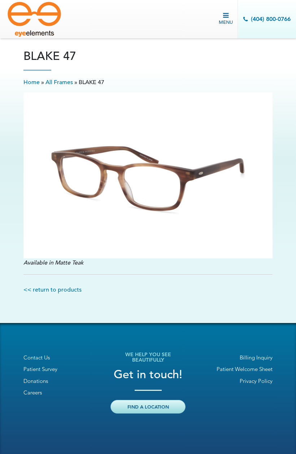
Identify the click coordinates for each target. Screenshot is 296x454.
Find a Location (148, 407)
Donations (35, 380)
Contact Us (36, 357)
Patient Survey (40, 369)
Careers (32, 392)
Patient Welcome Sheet (245, 369)
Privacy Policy (256, 380)
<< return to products (52, 289)
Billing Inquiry (256, 357)
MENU (226, 22)
